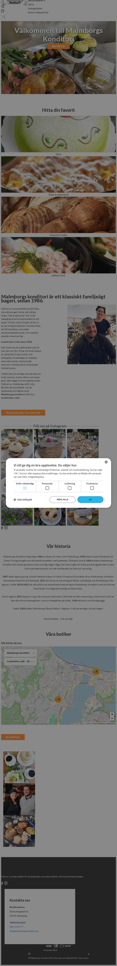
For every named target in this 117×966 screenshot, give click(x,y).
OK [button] (90, 499)
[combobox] (106, 462)
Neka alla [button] (62, 499)
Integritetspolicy (36, 476)
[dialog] (58, 483)
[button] (23, 499)
